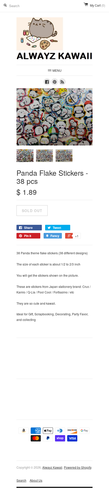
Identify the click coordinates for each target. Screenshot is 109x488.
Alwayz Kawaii (52, 467)
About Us (36, 480)
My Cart (97, 5)
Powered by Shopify (77, 467)
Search (21, 480)
